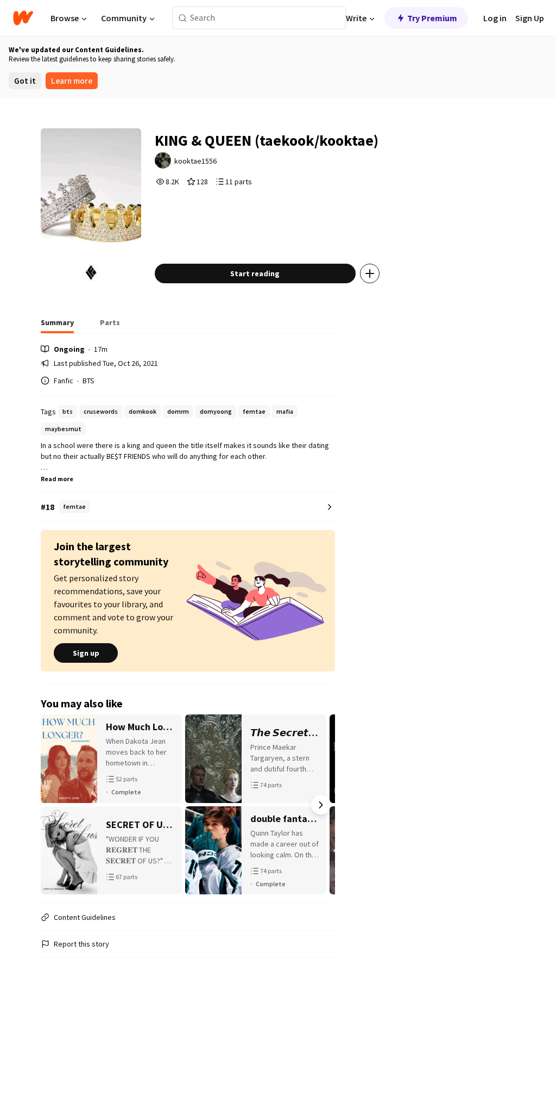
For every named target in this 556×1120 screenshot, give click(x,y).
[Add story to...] (370, 273)
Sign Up (529, 18)
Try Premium (432, 18)
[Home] (23, 18)
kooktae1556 (195, 161)
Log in (495, 18)
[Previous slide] (55, 804)
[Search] (182, 18)
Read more (57, 479)
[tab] (57, 325)
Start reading (255, 273)
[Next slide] (321, 804)
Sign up (86, 653)
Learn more (71, 81)
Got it (25, 81)
